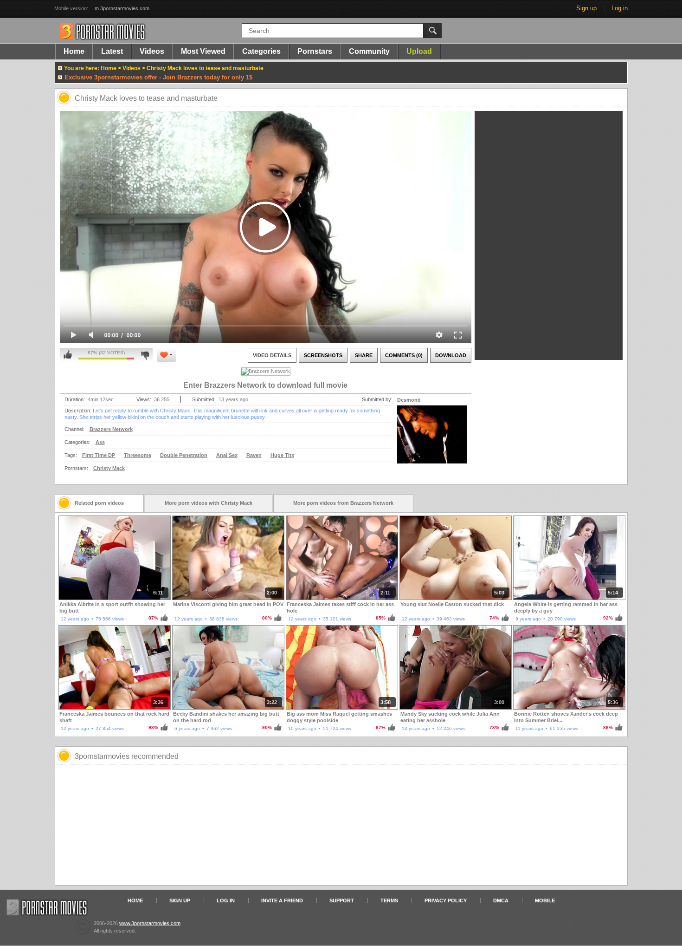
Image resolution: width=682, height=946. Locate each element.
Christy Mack (109, 468)
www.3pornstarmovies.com (149, 923)
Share (364, 355)
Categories (261, 51)
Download (450, 355)
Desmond (409, 400)
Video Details (272, 355)
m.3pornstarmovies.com (122, 8)
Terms (389, 900)
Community (369, 51)
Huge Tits (282, 455)
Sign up (586, 8)
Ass (100, 442)
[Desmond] (432, 440)
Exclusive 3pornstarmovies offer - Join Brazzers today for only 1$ (158, 77)
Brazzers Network (111, 429)
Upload (419, 51)
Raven (254, 455)
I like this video (68, 355)
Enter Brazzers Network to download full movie (265, 385)
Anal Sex (227, 455)
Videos (152, 51)
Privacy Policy (446, 900)
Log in (619, 8)
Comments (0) (404, 355)
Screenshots (323, 355)
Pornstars (314, 51)
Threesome (137, 455)
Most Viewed (203, 51)
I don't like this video (145, 355)
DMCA (500, 900)
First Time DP (98, 455)
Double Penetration (183, 455)
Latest (112, 51)
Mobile (545, 900)
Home (74, 51)
